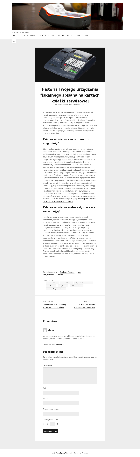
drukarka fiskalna (52, 283)
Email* (46, 398)
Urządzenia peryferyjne (65, 35)
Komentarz (47, 365)
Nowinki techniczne (47, 35)
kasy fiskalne (63, 286)
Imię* (45, 388)
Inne (86, 35)
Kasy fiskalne (17, 35)
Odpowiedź (60, 344)
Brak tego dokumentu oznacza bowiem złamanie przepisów (69, 200)
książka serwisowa (76, 286)
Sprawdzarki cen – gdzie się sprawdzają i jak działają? (54, 305)
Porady (79, 35)
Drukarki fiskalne (30, 35)
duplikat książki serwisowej (84, 283)
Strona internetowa (51, 409)
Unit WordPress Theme (61, 453)
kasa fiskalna (51, 286)
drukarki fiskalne (67, 283)
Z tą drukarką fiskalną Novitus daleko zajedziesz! (84, 305)
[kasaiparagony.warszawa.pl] (67, 29)
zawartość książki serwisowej (55, 289)
